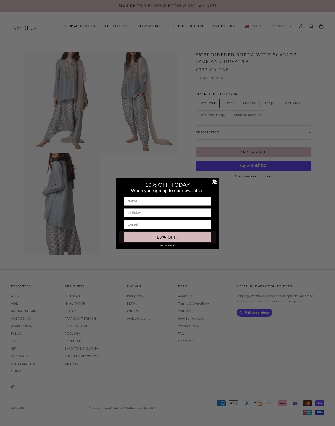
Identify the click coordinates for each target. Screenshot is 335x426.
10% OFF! (168, 237)
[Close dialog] (214, 181)
